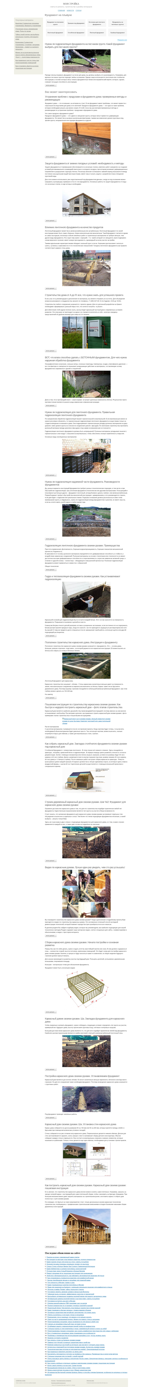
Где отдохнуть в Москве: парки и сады (61, 1282)
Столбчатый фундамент (76, 33)
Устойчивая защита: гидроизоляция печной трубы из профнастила (71, 1326)
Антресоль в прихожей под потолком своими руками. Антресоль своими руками (76, 1347)
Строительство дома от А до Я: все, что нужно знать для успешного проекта (84, 295)
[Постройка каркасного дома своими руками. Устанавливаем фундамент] (86, 1099)
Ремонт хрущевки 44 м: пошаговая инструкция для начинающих (70, 1273)
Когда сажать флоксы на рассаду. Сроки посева (64, 1365)
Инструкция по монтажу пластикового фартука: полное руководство (71, 1259)
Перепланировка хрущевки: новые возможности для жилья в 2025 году (73, 1322)
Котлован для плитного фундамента (97, 23)
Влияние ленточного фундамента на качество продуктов (74, 227)
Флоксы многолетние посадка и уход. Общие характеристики (69, 1370)
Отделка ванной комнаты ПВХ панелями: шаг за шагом (67, 1303)
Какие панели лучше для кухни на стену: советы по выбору (68, 1262)
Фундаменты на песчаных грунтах (118, 23)
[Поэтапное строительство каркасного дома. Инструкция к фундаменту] (86, 666)
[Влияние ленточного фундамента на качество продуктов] (86, 268)
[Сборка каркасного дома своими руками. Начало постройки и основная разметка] (86, 990)
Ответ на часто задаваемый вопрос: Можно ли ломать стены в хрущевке (73, 1319)
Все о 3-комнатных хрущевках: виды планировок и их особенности (71, 1333)
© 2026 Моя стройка (20, 1380)
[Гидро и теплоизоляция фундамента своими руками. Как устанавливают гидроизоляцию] (86, 600)
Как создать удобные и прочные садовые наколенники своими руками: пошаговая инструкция (81, 1363)
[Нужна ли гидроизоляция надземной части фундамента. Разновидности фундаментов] (86, 520)
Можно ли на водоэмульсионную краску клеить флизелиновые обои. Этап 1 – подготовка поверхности (28, 55)
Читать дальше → (51, 85)
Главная (61, 10)
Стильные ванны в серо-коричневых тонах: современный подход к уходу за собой (77, 1328)
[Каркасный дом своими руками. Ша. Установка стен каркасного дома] (86, 1159)
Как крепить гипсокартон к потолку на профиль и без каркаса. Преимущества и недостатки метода (82, 1354)
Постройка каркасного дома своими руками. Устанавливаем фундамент (82, 1076)
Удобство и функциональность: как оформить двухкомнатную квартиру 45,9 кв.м (75, 1275)
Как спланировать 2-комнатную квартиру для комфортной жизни (70, 1278)
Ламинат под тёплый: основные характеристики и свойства (68, 1342)
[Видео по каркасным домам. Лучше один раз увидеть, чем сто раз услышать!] (86, 894)
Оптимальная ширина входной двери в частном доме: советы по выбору (73, 1299)
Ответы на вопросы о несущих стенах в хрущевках (65, 1315)
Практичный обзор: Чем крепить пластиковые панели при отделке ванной (73, 1308)
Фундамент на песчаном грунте (55, 23)
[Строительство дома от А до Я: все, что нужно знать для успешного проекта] (86, 333)
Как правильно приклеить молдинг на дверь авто (64, 1352)
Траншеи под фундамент (76, 23)
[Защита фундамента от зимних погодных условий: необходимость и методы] (86, 202)
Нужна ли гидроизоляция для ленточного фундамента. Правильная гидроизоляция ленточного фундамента (80, 414)
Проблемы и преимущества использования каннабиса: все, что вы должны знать (76, 1335)
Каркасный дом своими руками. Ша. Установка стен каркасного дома (80, 1124)
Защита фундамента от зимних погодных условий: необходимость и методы (84, 163)
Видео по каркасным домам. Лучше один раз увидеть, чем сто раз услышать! (85, 867)
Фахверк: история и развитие (57, 1338)
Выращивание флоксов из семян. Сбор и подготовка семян (68, 1368)
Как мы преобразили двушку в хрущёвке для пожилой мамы (69, 1280)
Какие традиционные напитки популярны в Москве (65, 1285)
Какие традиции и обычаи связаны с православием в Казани (69, 1310)
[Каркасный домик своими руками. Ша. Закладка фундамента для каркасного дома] (86, 1051)
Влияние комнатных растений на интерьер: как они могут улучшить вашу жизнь (75, 1345)
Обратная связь (90, 1380)
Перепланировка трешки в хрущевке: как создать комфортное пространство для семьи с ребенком (83, 1331)
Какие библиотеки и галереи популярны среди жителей (66, 1269)
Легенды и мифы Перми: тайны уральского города (65, 1289)
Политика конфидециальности (58, 1383)
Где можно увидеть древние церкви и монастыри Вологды (68, 1292)
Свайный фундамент (118, 33)
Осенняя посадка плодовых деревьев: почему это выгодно (68, 1264)
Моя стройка (71, 3)
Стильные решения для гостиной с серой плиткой (65, 1356)
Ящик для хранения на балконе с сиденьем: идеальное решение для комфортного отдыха (79, 1287)
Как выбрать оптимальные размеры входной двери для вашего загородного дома (76, 1296)
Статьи (78, 10)
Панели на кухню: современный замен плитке (63, 1257)
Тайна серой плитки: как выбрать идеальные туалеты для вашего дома (27, 37)
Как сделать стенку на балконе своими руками (63, 1340)
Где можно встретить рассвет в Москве (61, 1301)
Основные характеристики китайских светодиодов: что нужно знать (71, 1312)
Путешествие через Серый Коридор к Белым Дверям (66, 1271)
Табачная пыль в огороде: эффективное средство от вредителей (70, 1294)
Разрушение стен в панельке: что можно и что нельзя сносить (69, 1317)
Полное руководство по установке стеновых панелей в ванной (70, 1305)
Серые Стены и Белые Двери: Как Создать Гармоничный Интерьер (71, 1266)
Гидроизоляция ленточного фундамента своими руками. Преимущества (82, 545)
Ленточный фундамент (55, 33)
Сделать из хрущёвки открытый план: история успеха (66, 1324)
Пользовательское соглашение (64, 1380)
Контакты (53, 1380)
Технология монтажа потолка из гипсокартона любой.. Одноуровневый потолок (76, 1349)
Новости (70, 10)
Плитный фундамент (97, 33)
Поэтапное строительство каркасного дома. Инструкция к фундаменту (81, 642)
